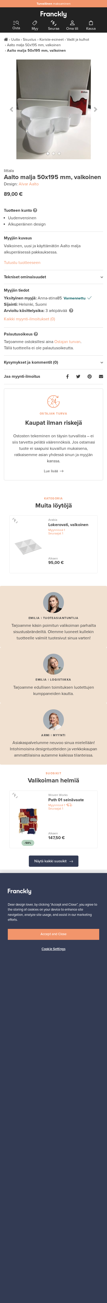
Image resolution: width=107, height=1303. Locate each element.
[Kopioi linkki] (101, 377)
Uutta (15, 39)
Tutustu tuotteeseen (22, 262)
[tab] (53, 277)
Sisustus (29, 39)
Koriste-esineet (51, 39)
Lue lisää (51, 471)
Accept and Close (53, 934)
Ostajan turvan (67, 341)
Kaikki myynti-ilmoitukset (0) (29, 319)
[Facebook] (67, 377)
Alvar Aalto (29, 184)
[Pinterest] (90, 377)
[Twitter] (78, 377)
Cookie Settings (53, 949)
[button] (11, 109)
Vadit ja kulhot (78, 39)
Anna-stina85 (50, 298)
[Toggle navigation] (16, 23)
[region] (53, 1088)
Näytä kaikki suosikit (51, 861)
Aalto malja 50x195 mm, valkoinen (34, 45)
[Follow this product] (15, 520)
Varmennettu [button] (74, 298)
